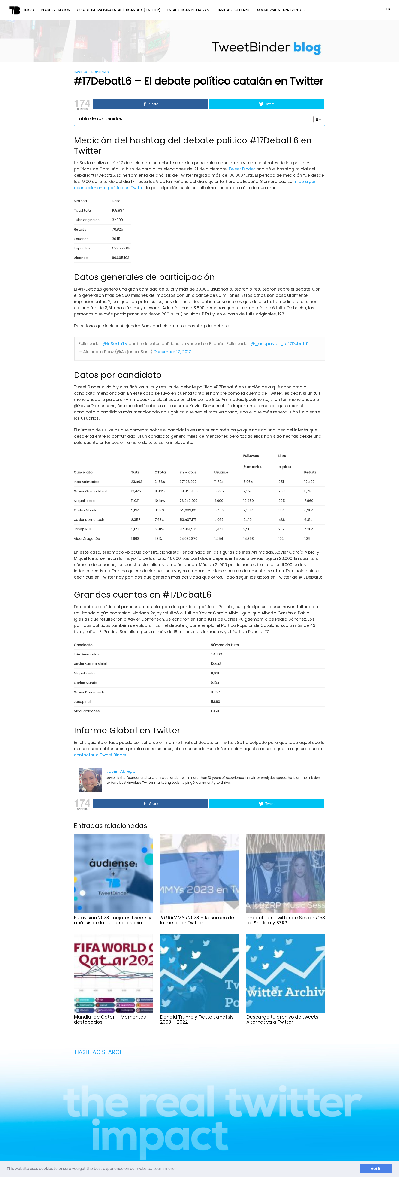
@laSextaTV (115, 343)
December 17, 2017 (172, 352)
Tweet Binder (241, 169)
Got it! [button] (376, 1168)
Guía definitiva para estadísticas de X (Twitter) (118, 10)
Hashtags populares (91, 72)
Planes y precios (55, 10)
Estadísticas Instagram (188, 10)
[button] (315, 119)
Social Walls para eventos (281, 10)
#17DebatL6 (296, 343)
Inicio (29, 10)
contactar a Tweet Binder (100, 755)
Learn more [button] (164, 1168)
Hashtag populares (233, 10)
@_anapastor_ (267, 343)
